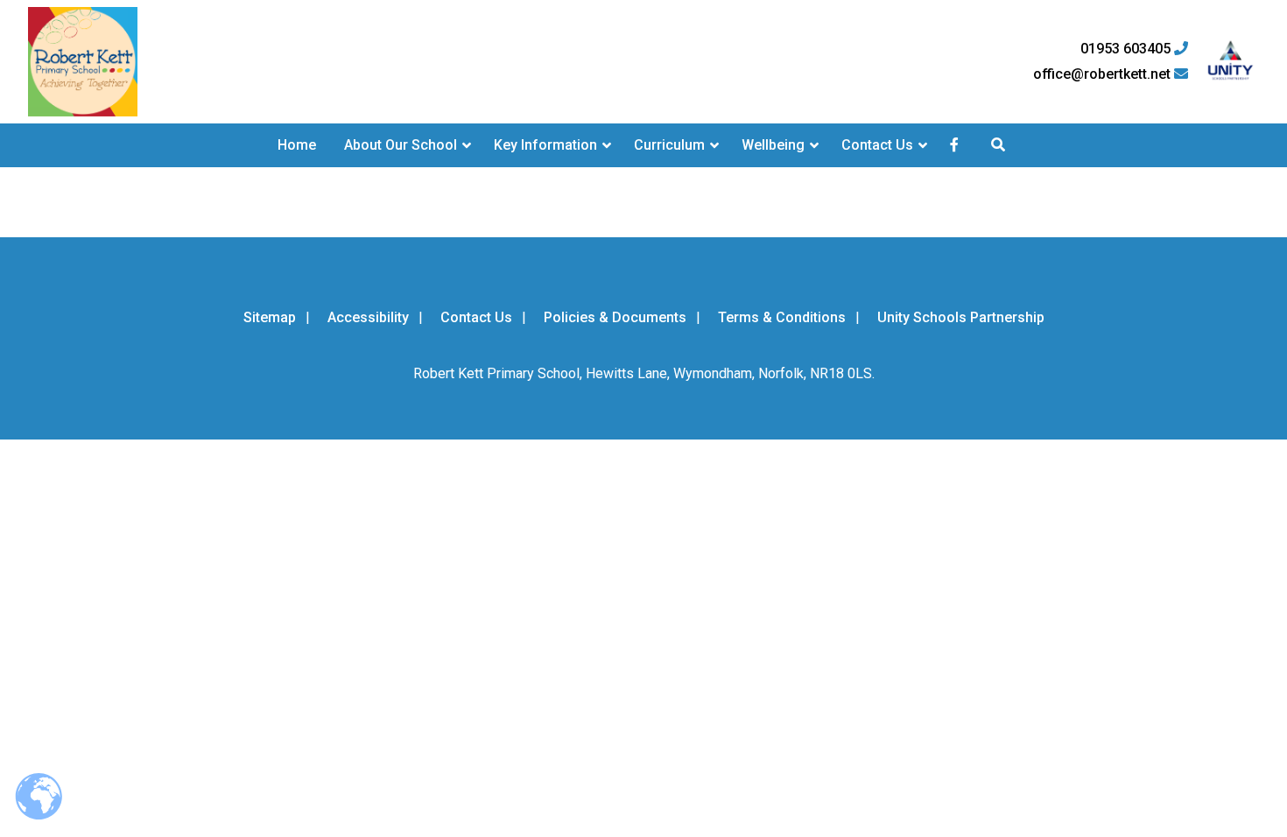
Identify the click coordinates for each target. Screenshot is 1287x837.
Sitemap (269, 317)
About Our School (400, 145)
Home (297, 145)
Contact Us (877, 145)
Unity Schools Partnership (960, 317)
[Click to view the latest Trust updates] (1230, 61)
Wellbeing (773, 145)
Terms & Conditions (782, 317)
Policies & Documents (615, 317)
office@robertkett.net (1103, 74)
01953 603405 (1127, 49)
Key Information (545, 145)
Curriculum (669, 145)
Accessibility (368, 317)
